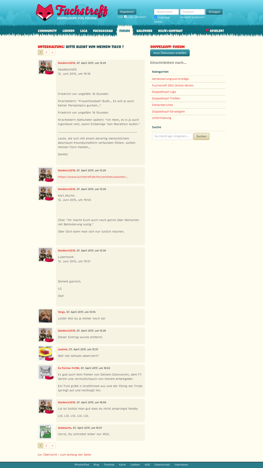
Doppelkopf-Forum (167, 46)
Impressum (181, 464)
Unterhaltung (50, 46)
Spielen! (217, 30)
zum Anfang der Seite (75, 454)
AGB (147, 464)
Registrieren (127, 11)
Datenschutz (162, 464)
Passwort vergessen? (192, 17)
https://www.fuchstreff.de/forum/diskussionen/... (93, 177)
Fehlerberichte (162, 105)
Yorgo (61, 312)
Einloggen (214, 11)
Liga (83, 30)
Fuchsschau (103, 30)
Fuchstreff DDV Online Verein (173, 85)
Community (47, 30)
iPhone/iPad (82, 464)
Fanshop (109, 464)
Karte (122, 464)
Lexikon (135, 464)
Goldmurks (64, 428)
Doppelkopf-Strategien (168, 111)
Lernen (68, 30)
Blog (96, 464)
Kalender (144, 30)
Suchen (201, 136)
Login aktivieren (137, 17)
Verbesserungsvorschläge (170, 79)
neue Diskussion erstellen (170, 52)
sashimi (62, 349)
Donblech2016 (66, 63)
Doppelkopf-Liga (164, 92)
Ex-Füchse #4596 (68, 368)
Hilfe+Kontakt (170, 30)
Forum (124, 30)
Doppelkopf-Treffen (166, 98)
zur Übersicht (47, 454)
